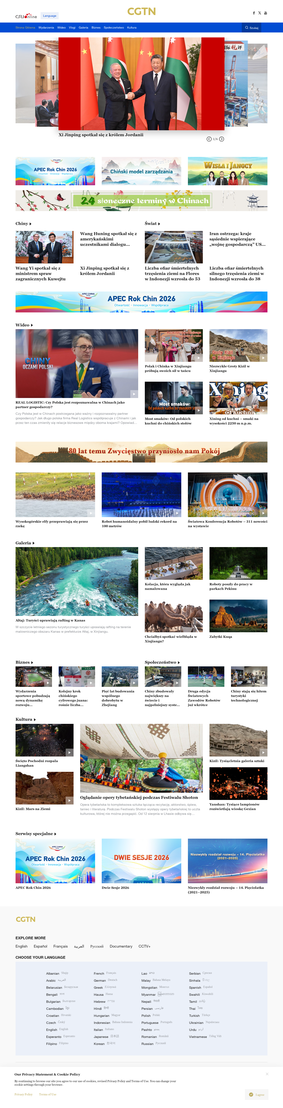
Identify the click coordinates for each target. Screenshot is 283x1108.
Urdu (196, 1030)
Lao (148, 973)
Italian (104, 1030)
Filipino (57, 1044)
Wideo (22, 325)
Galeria (23, 542)
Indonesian (113, 1023)
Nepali (151, 1001)
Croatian (58, 1016)
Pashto (151, 1030)
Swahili (201, 994)
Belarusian (62, 987)
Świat (151, 223)
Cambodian (57, 1008)
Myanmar (158, 994)
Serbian (200, 973)
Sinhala (199, 980)
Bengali (55, 994)
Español (40, 946)
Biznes (23, 662)
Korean (104, 1044)
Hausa (103, 994)
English (22, 946)
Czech (55, 1023)
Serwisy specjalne (34, 833)
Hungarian (107, 1016)
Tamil (197, 1001)
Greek (105, 987)
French (105, 973)
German (105, 980)
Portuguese (157, 1023)
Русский (97, 946)
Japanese (106, 1037)
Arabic (56, 980)
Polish (151, 1016)
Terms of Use (47, 1094)
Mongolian (155, 987)
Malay (156, 980)
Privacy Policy (24, 1094)
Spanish (201, 987)
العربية (79, 946)
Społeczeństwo (160, 662)
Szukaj (254, 28)
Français (60, 946)
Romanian (155, 1037)
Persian (152, 1008)
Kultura (24, 719)
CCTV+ (145, 946)
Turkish (199, 1016)
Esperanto (60, 1037)
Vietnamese (205, 1037)
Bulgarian (60, 1001)
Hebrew (104, 1001)
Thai (196, 1008)
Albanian (57, 973)
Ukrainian (204, 1023)
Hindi (101, 1008)
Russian (154, 1044)
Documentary (121, 946)
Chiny (22, 223)
